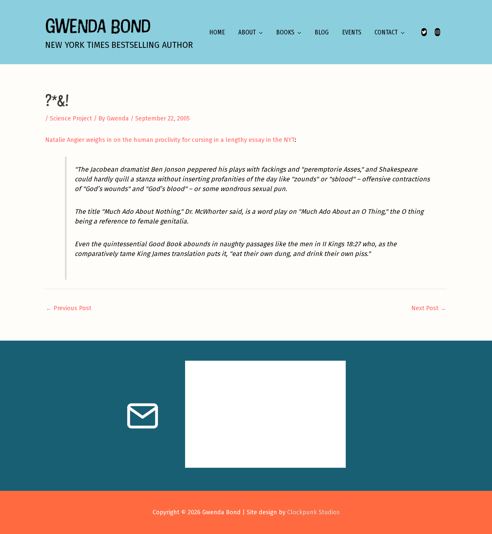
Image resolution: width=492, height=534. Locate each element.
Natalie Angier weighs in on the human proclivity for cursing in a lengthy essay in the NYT (170, 140)
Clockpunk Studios (313, 512)
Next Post (428, 308)
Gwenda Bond (97, 25)
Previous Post (68, 308)
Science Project (71, 118)
